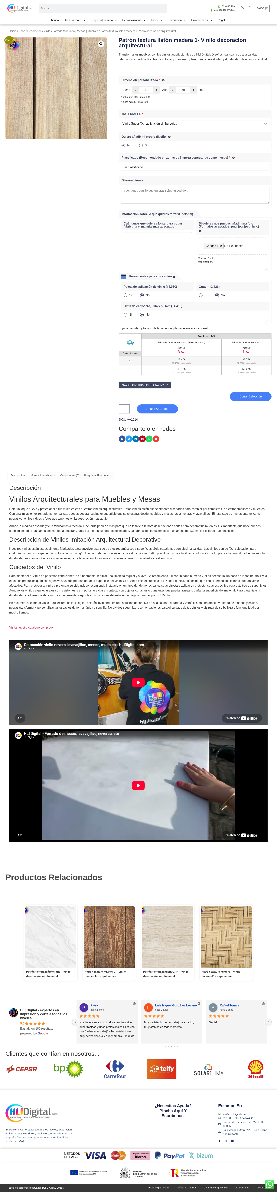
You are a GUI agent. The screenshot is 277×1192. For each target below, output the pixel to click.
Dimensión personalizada (141, 80)
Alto (165, 89)
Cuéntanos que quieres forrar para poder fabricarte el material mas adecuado (153, 225)
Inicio (13, 31)
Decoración (175, 20)
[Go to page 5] (177, 1046)
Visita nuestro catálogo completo (31, 627)
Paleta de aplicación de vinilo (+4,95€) (150, 286)
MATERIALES (132, 114)
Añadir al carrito (157, 408)
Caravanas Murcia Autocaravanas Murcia (177, 1005)
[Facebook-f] (219, 1141)
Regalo (222, 20)
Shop (22, 31)
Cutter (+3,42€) (209, 286)
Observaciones (132, 180)
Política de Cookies (186, 1187)
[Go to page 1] (165, 1046)
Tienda (55, 20)
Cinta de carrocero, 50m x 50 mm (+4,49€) (153, 306)
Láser (154, 20)
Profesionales (199, 20)
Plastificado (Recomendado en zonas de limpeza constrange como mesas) (176, 157)
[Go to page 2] (168, 1046)
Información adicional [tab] (42, 475)
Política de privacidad (158, 1187)
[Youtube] (232, 1141)
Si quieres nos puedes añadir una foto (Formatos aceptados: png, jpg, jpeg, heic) (229, 225)
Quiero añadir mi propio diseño (144, 136)
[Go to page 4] (174, 1046)
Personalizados (131, 20)
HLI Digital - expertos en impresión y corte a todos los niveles (43, 1014)
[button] (101, 43)
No (129, 145)
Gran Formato (72, 20)
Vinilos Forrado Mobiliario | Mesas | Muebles (71, 31)
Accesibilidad (242, 1187)
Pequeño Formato (102, 20)
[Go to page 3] (172, 1046)
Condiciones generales (216, 1187)
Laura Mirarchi (230, 1005)
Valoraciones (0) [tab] (69, 475)
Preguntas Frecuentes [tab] (97, 475)
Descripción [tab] (18, 475)
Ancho (126, 89)
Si (146, 145)
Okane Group (99, 1005)
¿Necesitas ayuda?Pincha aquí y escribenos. (173, 1110)
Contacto (261, 1187)
